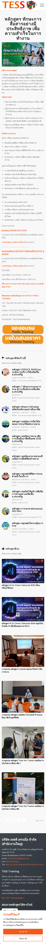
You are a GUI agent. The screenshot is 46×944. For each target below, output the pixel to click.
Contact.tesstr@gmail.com (18, 858)
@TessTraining (12, 861)
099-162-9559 (11, 864)
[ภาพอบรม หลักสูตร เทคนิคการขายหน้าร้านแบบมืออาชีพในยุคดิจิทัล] (23, 697)
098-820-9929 (25, 864)
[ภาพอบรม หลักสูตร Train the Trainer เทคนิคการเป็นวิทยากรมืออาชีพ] (23, 788)
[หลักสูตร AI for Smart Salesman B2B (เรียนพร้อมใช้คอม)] (23, 571)
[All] (23, 335)
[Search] (34, 5)
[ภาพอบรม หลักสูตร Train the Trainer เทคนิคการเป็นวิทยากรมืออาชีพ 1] (23, 742)
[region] (23, 927)
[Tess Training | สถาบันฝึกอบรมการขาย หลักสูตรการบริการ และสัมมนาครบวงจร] (19, 5)
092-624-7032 (38, 864)
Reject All (23, 938)
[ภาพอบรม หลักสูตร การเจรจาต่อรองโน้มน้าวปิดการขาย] (23, 651)
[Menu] (40, 5)
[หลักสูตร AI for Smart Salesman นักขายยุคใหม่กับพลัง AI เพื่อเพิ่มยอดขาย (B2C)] (23, 609)
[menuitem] (34, 5)
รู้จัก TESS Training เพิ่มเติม (13, 898)
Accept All (23, 931)
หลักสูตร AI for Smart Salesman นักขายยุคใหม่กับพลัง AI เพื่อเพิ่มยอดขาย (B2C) (22, 625)
